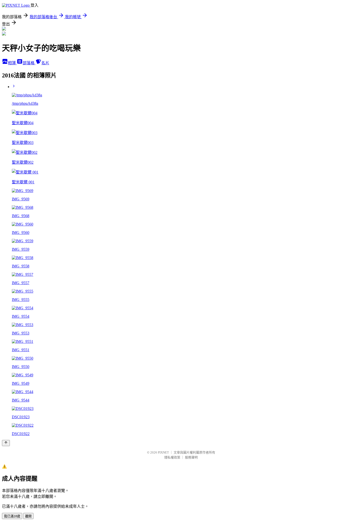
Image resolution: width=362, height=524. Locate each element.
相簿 (12, 63)
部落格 (29, 63)
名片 (45, 63)
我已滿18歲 (12, 516)
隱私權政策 (172, 457)
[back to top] (6, 443)
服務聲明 (191, 457)
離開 (28, 516)
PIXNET (163, 452)
